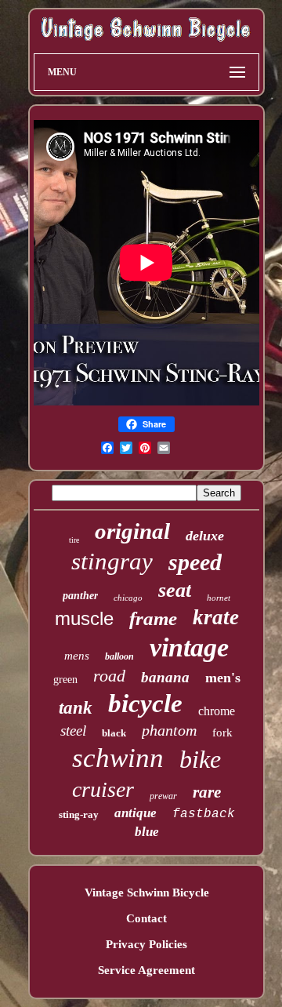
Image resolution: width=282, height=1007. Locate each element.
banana (165, 677)
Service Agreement (146, 970)
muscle (84, 618)
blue (147, 831)
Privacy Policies (146, 944)
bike (200, 759)
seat (174, 590)
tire (74, 540)
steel (73, 730)
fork (222, 732)
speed (195, 562)
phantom (169, 730)
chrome (216, 711)
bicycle (145, 703)
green (65, 679)
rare (207, 792)
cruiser (103, 789)
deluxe (205, 535)
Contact (146, 918)
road (109, 675)
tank (75, 708)
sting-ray (79, 814)
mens (76, 655)
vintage (189, 647)
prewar (163, 796)
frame (153, 618)
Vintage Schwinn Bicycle (147, 892)
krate (216, 617)
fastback (203, 814)
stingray (112, 561)
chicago (128, 597)
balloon (119, 656)
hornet (218, 597)
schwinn (118, 758)
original (132, 530)
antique (135, 812)
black (114, 733)
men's (222, 677)
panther (80, 596)
